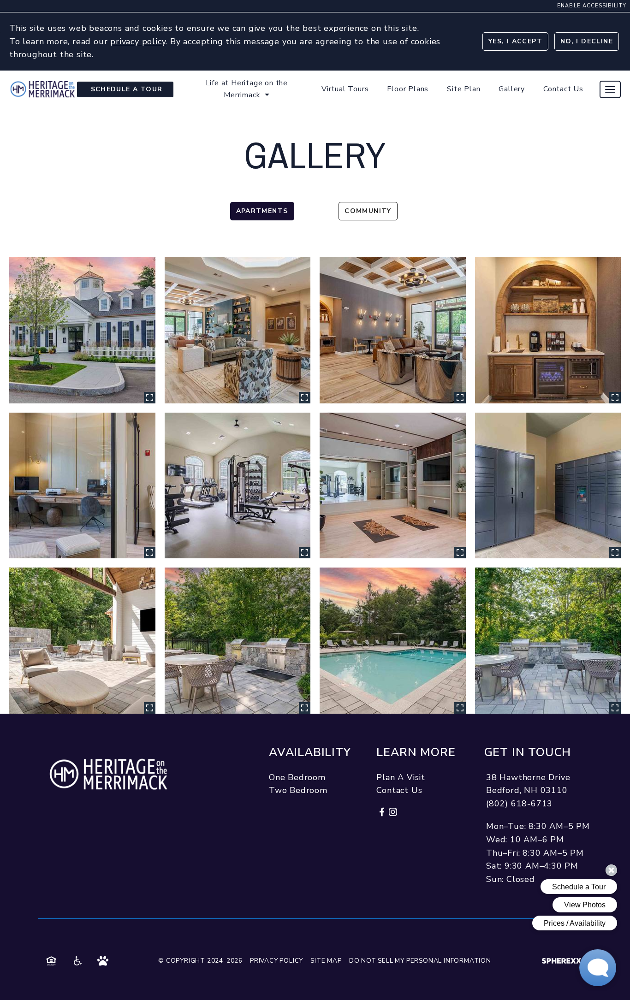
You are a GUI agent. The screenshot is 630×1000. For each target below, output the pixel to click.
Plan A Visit (400, 777)
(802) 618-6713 (519, 803)
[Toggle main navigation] (610, 89)
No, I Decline (586, 41)
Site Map (325, 960)
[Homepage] (42, 85)
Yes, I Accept (515, 41)
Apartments (262, 211)
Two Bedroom (298, 790)
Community (368, 211)
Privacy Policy (276, 960)
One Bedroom (297, 777)
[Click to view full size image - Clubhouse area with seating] (238, 330)
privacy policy (138, 41)
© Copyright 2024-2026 (200, 960)
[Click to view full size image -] (82, 330)
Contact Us (399, 790)
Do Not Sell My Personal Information (420, 960)
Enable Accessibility (591, 5)
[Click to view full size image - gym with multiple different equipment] (238, 486)
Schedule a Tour (127, 89)
